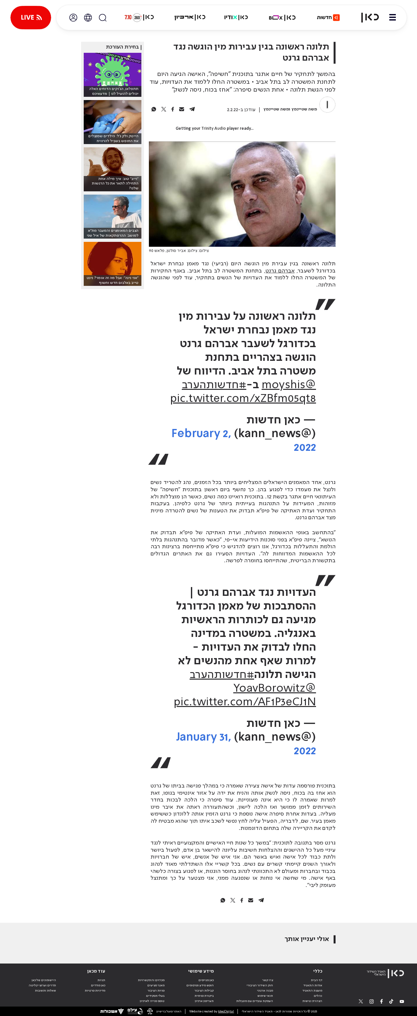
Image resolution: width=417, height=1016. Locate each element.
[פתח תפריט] (392, 17)
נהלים (318, 995)
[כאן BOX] (282, 17)
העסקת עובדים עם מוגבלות (254, 1001)
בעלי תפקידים (155, 995)
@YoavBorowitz (274, 688)
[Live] (30, 17)
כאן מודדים (98, 985)
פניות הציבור (156, 990)
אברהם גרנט (280, 271)
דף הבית (316, 980)
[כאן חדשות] (328, 17)
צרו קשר (267, 980)
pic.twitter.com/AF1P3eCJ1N (245, 702)
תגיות (101, 980)
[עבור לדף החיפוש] (102, 17)
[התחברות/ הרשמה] (73, 17)
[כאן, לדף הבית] (366, 17)
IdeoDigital (226, 1011)
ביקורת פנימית (204, 995)
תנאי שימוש (265, 995)
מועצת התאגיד (312, 990)
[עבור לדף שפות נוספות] (87, 17)
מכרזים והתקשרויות (151, 980)
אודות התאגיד (312, 985)
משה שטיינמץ (304, 109)
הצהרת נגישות (312, 1001)
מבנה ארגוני (265, 990)
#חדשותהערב (214, 385)
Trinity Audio (213, 129)
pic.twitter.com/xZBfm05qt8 (243, 399)
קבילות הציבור (204, 990)
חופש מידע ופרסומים (200, 985)
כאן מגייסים (206, 980)
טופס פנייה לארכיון (152, 1001)
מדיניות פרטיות (95, 990)
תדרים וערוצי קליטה (42, 985)
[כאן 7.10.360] (139, 17)
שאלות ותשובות (45, 990)
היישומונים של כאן (44, 980)
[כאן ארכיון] (189, 17)
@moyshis (289, 385)
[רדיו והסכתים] (236, 17)
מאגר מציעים (156, 985)
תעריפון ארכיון (204, 1001)
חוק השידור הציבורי (260, 985)
